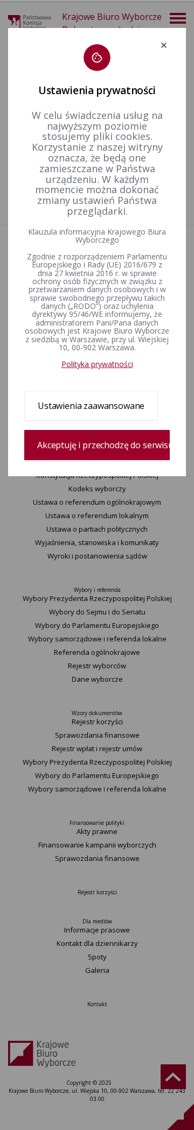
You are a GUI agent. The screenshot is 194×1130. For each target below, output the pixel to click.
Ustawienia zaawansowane (91, 406)
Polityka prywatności (97, 364)
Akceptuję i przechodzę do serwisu (103, 445)
